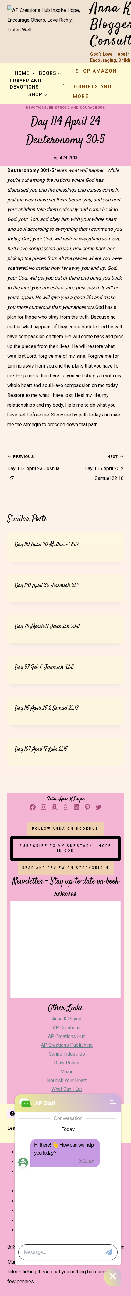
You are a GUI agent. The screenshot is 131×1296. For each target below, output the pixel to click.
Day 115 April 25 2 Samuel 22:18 (104, 467)
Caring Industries (67, 1054)
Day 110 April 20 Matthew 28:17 (47, 544)
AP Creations (67, 1028)
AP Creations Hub (67, 1036)
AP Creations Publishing (67, 1045)
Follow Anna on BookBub (65, 828)
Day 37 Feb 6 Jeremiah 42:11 (44, 667)
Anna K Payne (66, 1019)
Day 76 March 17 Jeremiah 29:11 (47, 626)
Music (66, 1072)
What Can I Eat (66, 1089)
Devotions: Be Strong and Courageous (65, 108)
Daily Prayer (67, 1063)
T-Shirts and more (92, 91)
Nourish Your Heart (67, 1080)
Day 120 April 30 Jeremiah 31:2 (47, 585)
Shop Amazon (96, 71)
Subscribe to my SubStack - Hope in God (65, 848)
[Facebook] (12, 1113)
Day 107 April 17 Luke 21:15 (41, 749)
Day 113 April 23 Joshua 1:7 (33, 467)
